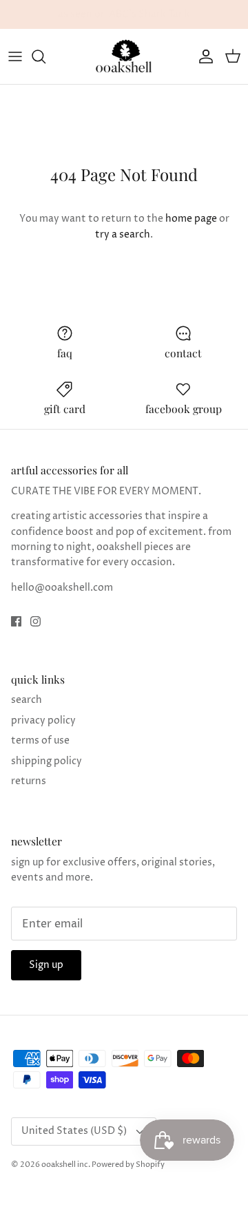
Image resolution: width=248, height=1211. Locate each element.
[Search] (45, 56)
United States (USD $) (74, 1130)
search (26, 699)
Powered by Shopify (128, 1164)
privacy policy (43, 720)
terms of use (40, 740)
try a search (122, 234)
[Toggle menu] (15, 56)
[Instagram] (35, 621)
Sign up (46, 964)
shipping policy (46, 761)
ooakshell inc (64, 1164)
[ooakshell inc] (124, 56)
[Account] (202, 56)
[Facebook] (16, 621)
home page (191, 218)
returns (28, 781)
